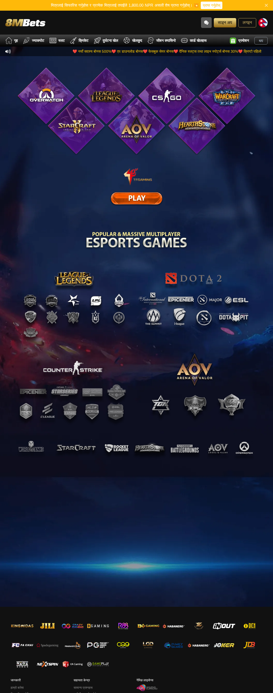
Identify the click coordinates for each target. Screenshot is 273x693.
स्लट (61, 40)
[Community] (206, 22)
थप (261, 41)
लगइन (247, 22)
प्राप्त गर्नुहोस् (211, 5)
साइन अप (225, 22)
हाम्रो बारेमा (17, 688)
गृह (16, 40)
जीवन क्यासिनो (166, 40)
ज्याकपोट (38, 40)
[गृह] (25, 22)
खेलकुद (137, 40)
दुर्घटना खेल (110, 40)
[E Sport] (136, 198)
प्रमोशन (243, 40)
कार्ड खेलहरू (198, 40)
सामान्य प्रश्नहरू (83, 688)
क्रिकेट (84, 40)
